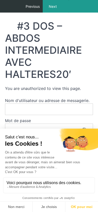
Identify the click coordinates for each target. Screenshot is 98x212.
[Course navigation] (83, 6)
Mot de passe (18, 120)
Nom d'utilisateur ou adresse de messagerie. (47, 100)
